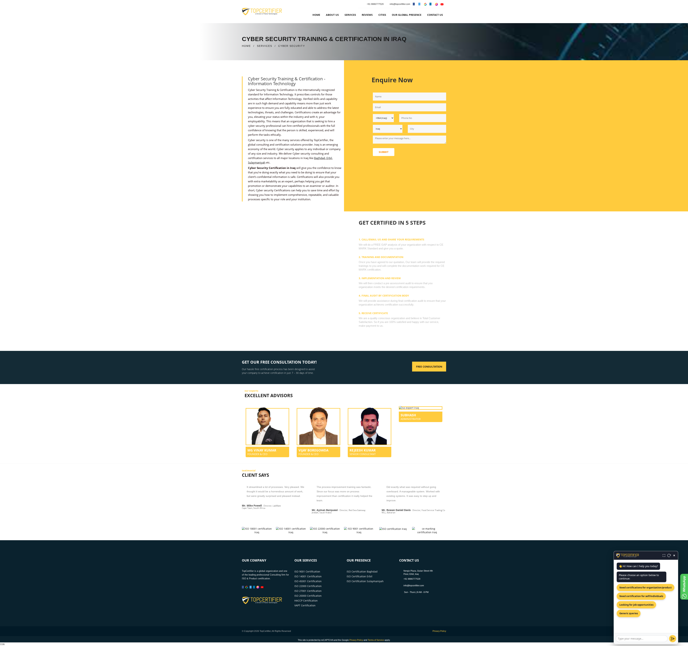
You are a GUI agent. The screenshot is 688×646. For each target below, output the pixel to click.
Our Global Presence (406, 14)
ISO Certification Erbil (359, 576)
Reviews (367, 14)
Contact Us (435, 14)
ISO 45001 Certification (308, 581)
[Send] (672, 638)
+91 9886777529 (375, 4)
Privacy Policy (439, 631)
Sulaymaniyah (256, 162)
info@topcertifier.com (399, 4)
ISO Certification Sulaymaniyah (365, 581)
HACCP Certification (306, 600)
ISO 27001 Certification (308, 591)
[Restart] (669, 555)
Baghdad (319, 158)
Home (316, 14)
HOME (246, 45)
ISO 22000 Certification (308, 586)
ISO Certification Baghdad (362, 571)
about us (332, 14)
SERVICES (264, 45)
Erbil (329, 158)
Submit (383, 152)
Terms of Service (376, 640)
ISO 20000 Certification (308, 595)
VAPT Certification (305, 605)
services (350, 14)
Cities (382, 14)
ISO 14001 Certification (308, 576)
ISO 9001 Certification (307, 571)
